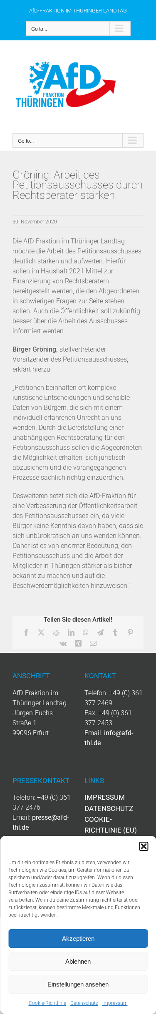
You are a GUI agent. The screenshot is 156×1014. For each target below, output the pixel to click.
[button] (143, 846)
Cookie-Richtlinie (47, 1003)
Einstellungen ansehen (78, 984)
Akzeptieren (78, 938)
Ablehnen (78, 961)
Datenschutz (84, 1003)
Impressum (115, 1003)
